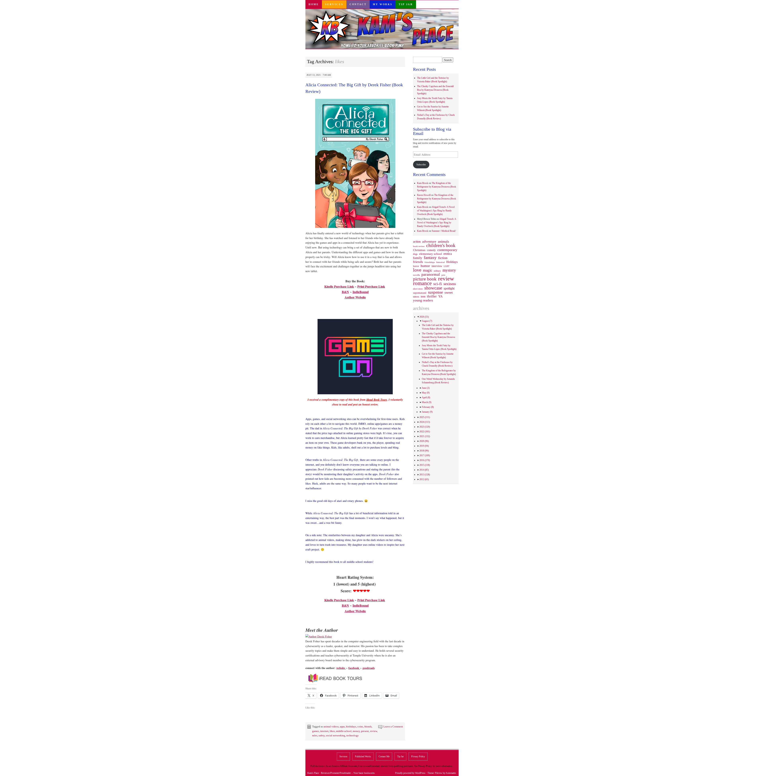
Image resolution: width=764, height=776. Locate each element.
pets (443, 275)
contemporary (447, 250)
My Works (382, 4)
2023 (424, 426)
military (437, 271)
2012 (424, 479)
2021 (424, 436)
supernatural (419, 292)
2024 (424, 422)
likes (332, 731)
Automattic (451, 773)
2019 (424, 445)
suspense (435, 292)
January (427, 411)
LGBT (446, 266)
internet (324, 731)
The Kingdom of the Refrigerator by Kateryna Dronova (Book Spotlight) (436, 187)
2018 (424, 450)
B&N (345, 291)
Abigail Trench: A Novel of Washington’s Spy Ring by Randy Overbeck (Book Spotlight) (436, 211)
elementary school (430, 253)
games (315, 731)
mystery (449, 270)
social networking (335, 735)
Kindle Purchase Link (339, 286)
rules (314, 735)
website (341, 668)
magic (427, 270)
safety (322, 735)
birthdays (351, 726)
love (417, 270)
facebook (354, 668)
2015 (424, 465)
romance (422, 283)
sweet (448, 292)
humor (425, 266)
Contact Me (384, 756)
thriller (432, 296)
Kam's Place (313, 773)
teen (423, 296)
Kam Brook (422, 183)
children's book (440, 245)
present (365, 731)
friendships (430, 262)
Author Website (355, 297)
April (426, 397)
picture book (425, 279)
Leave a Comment (393, 726)
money (356, 731)
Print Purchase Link (371, 286)
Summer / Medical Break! (444, 231)
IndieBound (361, 291)
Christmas (419, 250)
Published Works (363, 756)
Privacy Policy (418, 756)
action (417, 241)
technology (352, 735)
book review (419, 246)
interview (437, 266)
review (373, 731)
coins (360, 726)
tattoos (416, 296)
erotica (447, 253)
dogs (415, 254)
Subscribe (421, 164)
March (426, 402)
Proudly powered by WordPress (410, 773)
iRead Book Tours (376, 400)
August (427, 321)
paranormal (430, 274)
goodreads (369, 668)
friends (368, 726)
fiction (442, 258)
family (417, 258)
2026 (424, 316)
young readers (423, 300)
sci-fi (437, 283)
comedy (431, 250)
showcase (433, 288)
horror (416, 266)
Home (314, 4)
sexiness (449, 284)
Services (334, 4)
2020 (424, 441)
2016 (424, 460)
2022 (424, 431)
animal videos (331, 726)
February (428, 407)
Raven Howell (424, 195)
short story (418, 288)
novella (416, 275)
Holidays (452, 262)
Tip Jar (406, 4)
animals (443, 241)
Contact (358, 4)
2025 (424, 417)
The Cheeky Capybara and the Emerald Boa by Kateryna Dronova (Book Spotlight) (435, 90)
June (426, 388)
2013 (424, 474)
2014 (424, 469)
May (426, 392)
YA (440, 296)
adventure (429, 241)
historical (440, 262)
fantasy (430, 257)
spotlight (449, 288)
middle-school (344, 731)
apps (342, 726)
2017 (424, 455)
